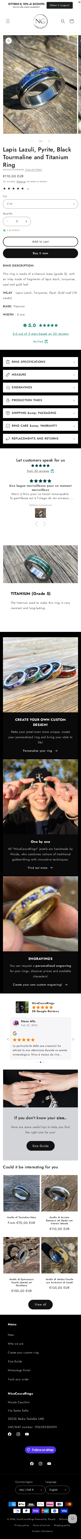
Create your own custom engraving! (37, 984)
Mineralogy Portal (19, 1370)
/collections (33, 169)
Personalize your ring (37, 751)
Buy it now (40, 253)
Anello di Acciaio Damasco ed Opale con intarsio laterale (59, 1220)
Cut (5, 196)
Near (11, 1335)
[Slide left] (32, 141)
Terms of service (41, 1525)
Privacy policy (22, 1525)
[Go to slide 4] (43, 1062)
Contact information (42, 1531)
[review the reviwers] (15, 1035)
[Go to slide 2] (37, 1062)
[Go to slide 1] (34, 1062)
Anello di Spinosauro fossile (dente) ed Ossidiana (21, 1282)
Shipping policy (62, 1525)
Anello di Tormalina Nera (21, 1217)
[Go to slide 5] (46, 1062)
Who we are (15, 1344)
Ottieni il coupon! (60, 5)
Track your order (18, 1379)
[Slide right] (49, 141)
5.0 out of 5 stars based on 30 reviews (41, 333)
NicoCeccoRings (25, 1519)
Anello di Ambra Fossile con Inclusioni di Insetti (59, 1281)
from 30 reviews (38, 471)
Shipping (21, 181)
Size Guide (40, 1146)
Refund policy (66, 1519)
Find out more (38, 868)
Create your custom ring (23, 1352)
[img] (40, 465)
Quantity (7, 213)
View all (40, 1304)
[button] (8, 21)
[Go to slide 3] (40, 1062)
